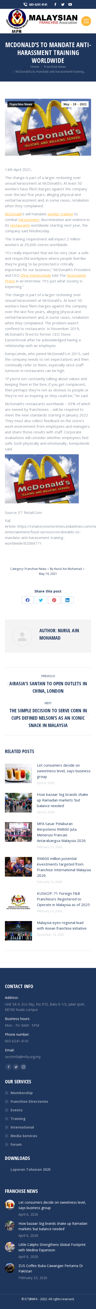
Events (17, 1110)
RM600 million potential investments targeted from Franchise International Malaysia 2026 (64, 867)
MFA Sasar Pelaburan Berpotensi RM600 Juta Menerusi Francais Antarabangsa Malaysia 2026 (61, 832)
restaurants (20, 225)
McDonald (13, 213)
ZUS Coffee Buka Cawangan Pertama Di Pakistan (50, 1268)
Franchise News (21, 104)
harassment (29, 219)
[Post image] (18, 773)
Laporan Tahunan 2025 (31, 1169)
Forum (16, 1144)
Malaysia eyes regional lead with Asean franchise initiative (62, 925)
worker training (60, 213)
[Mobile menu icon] (86, 21)
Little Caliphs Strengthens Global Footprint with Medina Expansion (52, 1247)
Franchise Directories (29, 1101)
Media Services (24, 1135)
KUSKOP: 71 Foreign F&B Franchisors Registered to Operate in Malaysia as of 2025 (63, 899)
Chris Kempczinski (35, 275)
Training (18, 1118)
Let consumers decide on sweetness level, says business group (64, 771)
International (22, 1127)
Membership (22, 1092)
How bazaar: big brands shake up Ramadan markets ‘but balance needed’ (62, 800)
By (66, 569)
